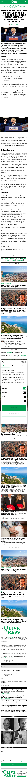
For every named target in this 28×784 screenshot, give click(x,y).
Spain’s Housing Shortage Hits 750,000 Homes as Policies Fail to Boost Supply (13, 285)
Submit (14, 765)
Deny (14, 419)
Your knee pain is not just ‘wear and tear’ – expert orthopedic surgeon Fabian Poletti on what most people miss (13, 540)
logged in (9, 352)
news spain (23, 258)
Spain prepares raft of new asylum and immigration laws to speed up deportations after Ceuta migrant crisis (14, 696)
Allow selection (14, 413)
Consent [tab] (5, 365)
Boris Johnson (5, 258)
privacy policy (20, 761)
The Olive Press (20, 260)
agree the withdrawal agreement (13, 72)
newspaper (7, 260)
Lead (12, 6)
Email (3, 751)
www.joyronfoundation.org (7, 223)
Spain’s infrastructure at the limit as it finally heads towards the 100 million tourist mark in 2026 (14, 701)
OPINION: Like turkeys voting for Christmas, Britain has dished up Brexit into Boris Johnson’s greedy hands (15, 78)
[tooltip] (2, 661)
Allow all (14, 407)
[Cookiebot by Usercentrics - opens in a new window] (20, 362)
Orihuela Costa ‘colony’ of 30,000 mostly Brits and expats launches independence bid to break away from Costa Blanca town (14, 711)
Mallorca (16, 6)
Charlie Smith (15, 24)
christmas (12, 258)
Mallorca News (16, 249)
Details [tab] (14, 365)
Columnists (7, 6)
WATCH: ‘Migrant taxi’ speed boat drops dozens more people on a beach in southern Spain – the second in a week (14, 706)
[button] (26, 666)
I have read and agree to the (13, 761)
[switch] (24, 392)
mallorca (17, 258)
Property (22, 6)
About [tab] (22, 365)
